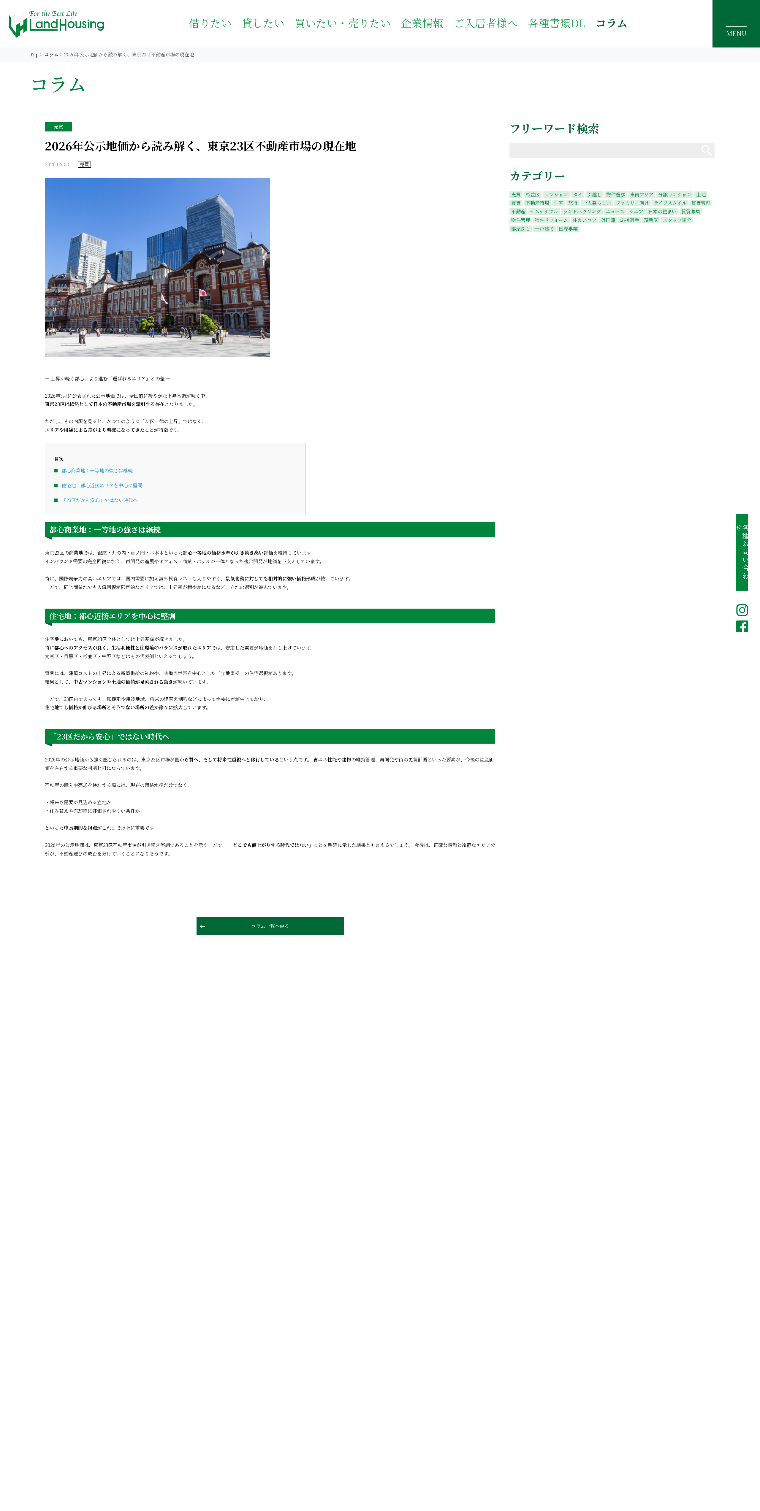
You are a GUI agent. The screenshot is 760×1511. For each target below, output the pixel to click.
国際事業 (568, 229)
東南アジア (641, 194)
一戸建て (544, 229)
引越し (594, 194)
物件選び (615, 194)
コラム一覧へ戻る (270, 926)
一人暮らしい (596, 203)
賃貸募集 (690, 211)
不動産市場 (537, 203)
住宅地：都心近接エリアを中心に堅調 (101, 485)
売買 (516, 194)
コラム (612, 23)
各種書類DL (556, 23)
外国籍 (608, 220)
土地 (701, 194)
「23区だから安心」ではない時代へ (99, 500)
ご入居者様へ (486, 23)
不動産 (518, 211)
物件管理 (520, 220)
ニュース (615, 211)
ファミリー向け (632, 203)
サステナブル (544, 211)
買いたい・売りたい (342, 23)
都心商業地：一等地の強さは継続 (97, 470)
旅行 (573, 203)
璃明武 (651, 220)
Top (34, 54)
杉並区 (532, 194)
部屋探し (520, 229)
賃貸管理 (700, 203)
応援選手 (629, 220)
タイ (577, 194)
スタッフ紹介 (677, 220)
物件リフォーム (551, 220)
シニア (636, 211)
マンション (556, 194)
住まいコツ (584, 220)
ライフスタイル (670, 203)
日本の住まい (662, 211)
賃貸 (516, 203)
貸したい (263, 23)
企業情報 (422, 23)
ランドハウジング (582, 211)
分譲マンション (674, 194)
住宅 (558, 203)
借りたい (210, 23)
